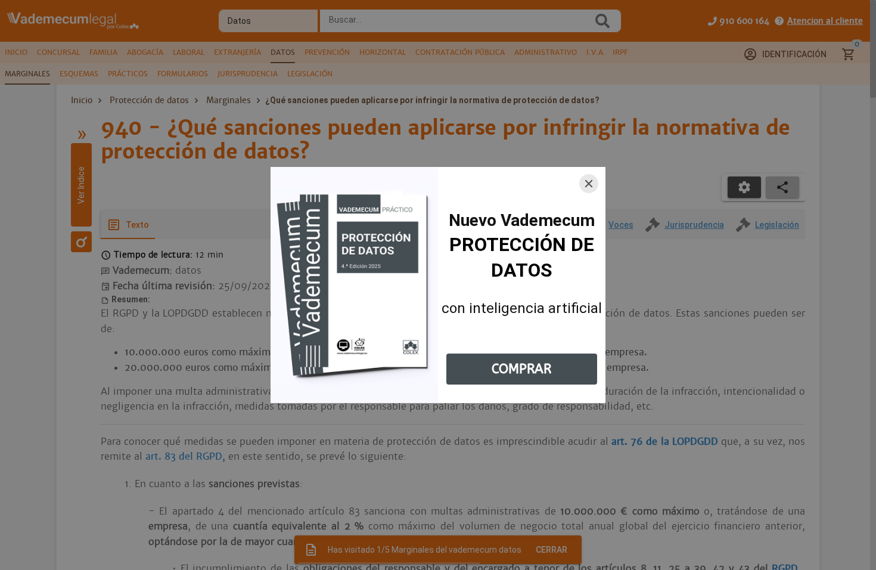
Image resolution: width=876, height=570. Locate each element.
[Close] (588, 183)
